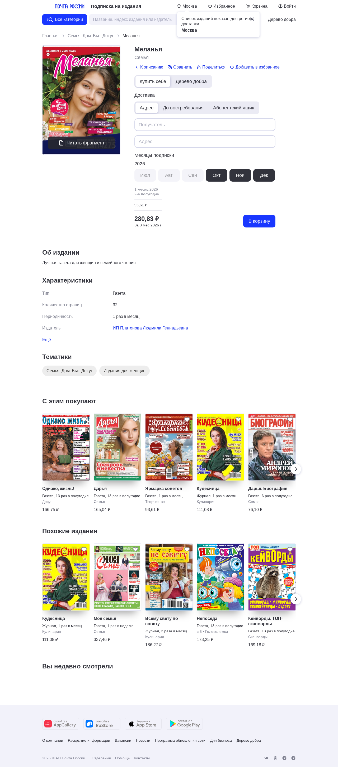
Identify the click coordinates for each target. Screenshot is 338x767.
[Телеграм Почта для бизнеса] (293, 758)
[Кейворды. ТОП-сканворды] (272, 577)
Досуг (47, 501)
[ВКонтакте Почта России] (266, 758)
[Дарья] (117, 447)
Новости (143, 740)
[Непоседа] (220, 577)
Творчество (155, 501)
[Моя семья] (117, 577)
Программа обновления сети (180, 740)
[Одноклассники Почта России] (275, 758)
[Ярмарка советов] (169, 447)
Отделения (101, 758)
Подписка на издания (116, 6)
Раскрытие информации (89, 740)
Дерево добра (282, 19)
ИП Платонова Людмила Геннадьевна (150, 328)
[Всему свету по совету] (169, 577)
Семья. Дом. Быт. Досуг (91, 35)
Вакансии (123, 740)
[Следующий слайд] (295, 469)
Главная (50, 35)
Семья (141, 57)
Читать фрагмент (86, 142)
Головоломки (216, 631)
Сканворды (257, 637)
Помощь (122, 758)
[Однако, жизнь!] (66, 447)
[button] (252, 19)
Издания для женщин (124, 370)
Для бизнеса (221, 740)
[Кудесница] (220, 447)
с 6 (199, 631)
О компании (52, 740)
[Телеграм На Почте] (284, 758)
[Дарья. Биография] (272, 447)
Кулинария (206, 501)
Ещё (46, 339)
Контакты (142, 758)
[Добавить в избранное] (84, 419)
